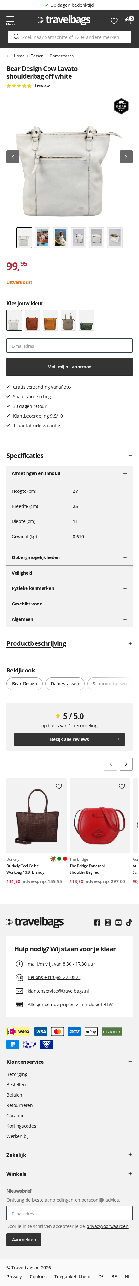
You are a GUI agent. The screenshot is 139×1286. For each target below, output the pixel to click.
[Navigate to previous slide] (110, 764)
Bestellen (16, 1084)
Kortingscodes (21, 1126)
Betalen (14, 1095)
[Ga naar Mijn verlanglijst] (114, 20)
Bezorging (16, 1074)
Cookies (38, 1276)
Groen (59, 859)
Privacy (14, 1276)
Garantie (15, 1115)
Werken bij (17, 1136)
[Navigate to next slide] (126, 764)
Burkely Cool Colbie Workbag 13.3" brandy (25, 869)
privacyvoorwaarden (107, 1226)
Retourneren (19, 1105)
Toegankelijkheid (72, 1276)
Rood (65, 859)
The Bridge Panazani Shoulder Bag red (87, 869)
